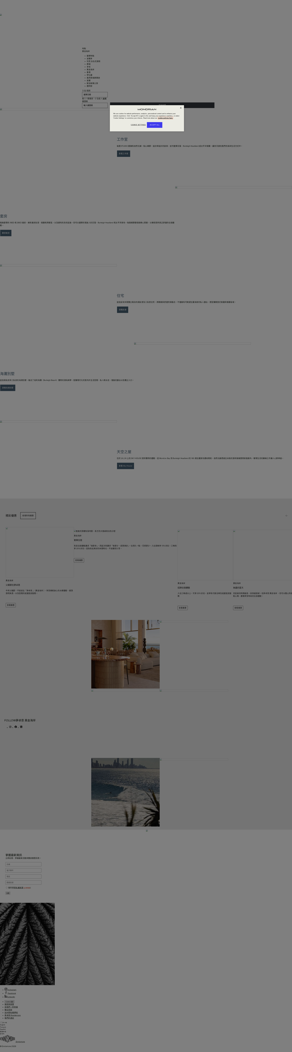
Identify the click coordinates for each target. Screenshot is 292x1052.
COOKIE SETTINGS (138, 125)
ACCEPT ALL (155, 125)
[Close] (180, 107)
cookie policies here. (165, 118)
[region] (147, 118)
